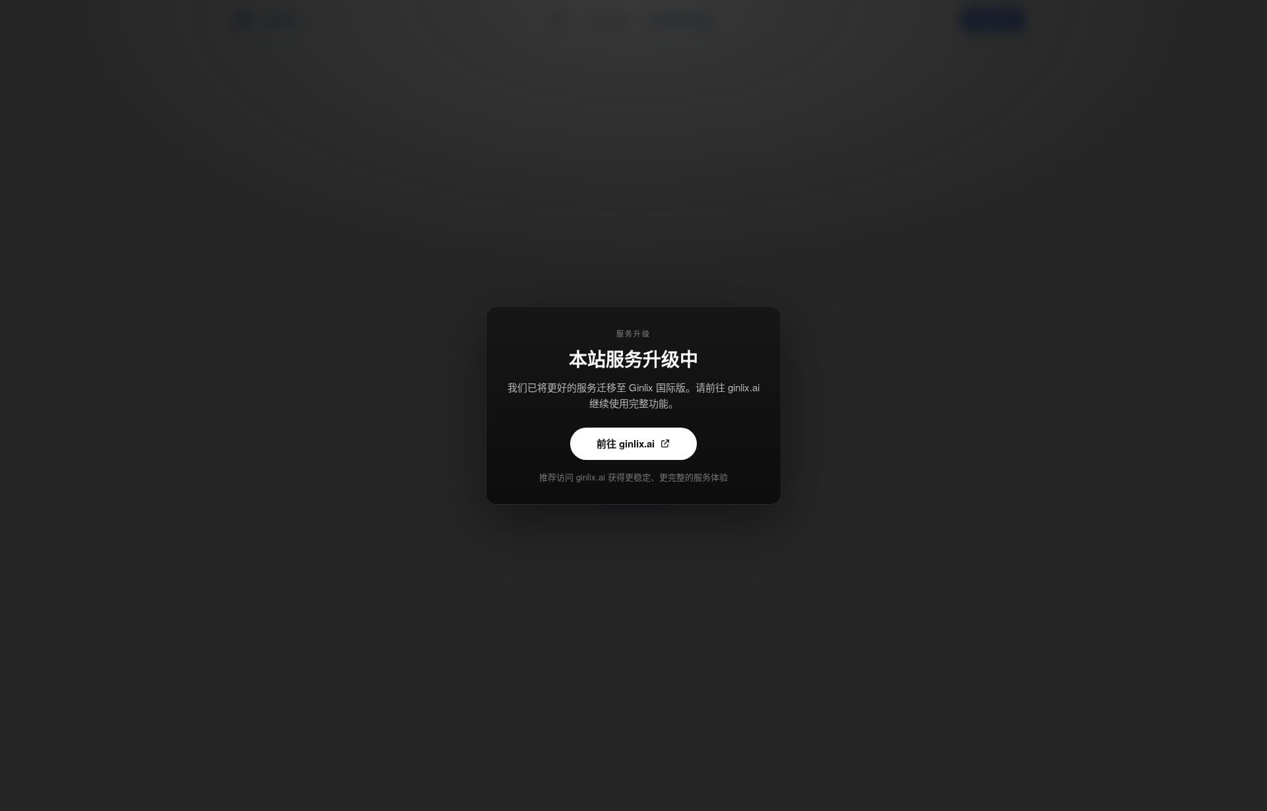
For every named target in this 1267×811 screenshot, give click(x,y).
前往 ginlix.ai (626, 443)
